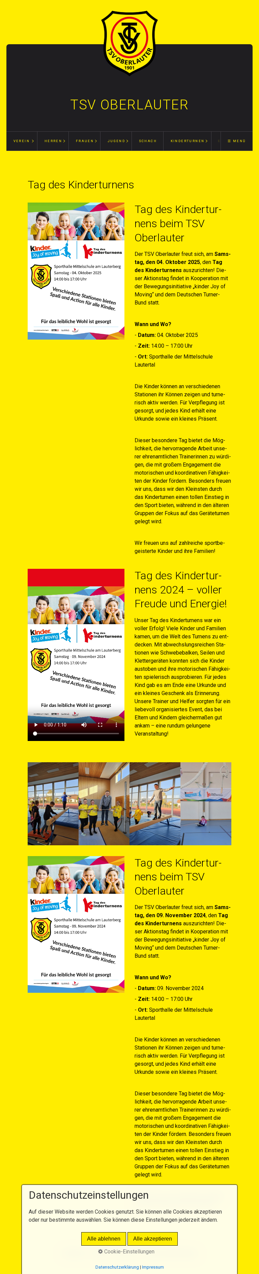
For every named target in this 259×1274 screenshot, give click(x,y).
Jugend (116, 141)
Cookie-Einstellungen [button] (128, 1251)
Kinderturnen (188, 141)
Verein (21, 141)
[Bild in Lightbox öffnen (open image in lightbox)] (76, 271)
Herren (53, 141)
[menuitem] (21, 141)
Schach (148, 141)
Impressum (153, 1267)
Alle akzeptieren (152, 1239)
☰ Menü (237, 141)
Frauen (85, 141)
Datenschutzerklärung (117, 1267)
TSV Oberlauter (129, 105)
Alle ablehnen (103, 1239)
